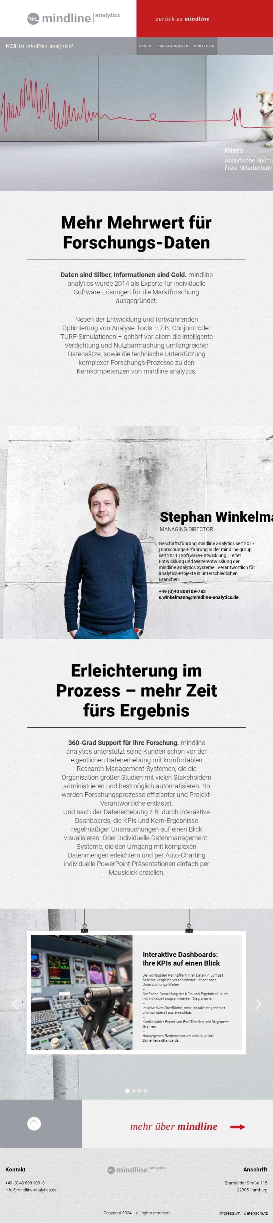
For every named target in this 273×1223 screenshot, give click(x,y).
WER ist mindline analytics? (39, 46)
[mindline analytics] (73, 35)
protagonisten (173, 46)
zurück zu (183, 19)
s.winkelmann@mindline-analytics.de (199, 597)
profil (145, 46)
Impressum (230, 1213)
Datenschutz (256, 1213)
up (34, 1124)
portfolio (204, 46)
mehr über (143, 3)
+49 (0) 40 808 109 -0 (25, 1182)
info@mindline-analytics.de (31, 1189)
